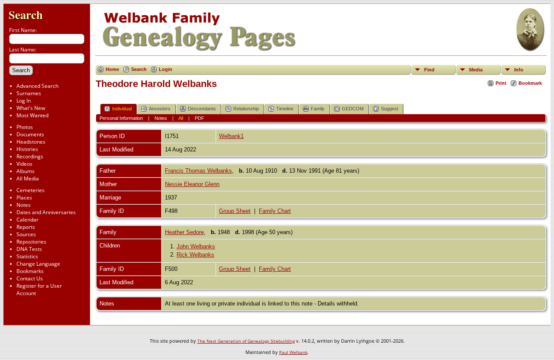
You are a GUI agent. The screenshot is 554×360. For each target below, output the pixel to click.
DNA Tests (29, 249)
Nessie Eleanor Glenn (192, 184)
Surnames (28, 93)
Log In (23, 100)
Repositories (31, 241)
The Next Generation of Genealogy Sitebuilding (246, 341)
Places (24, 197)
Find (429, 69)
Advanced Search (37, 86)
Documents (30, 134)
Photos (24, 127)
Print (501, 83)
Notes (23, 205)
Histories (27, 149)
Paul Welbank (293, 352)
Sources (26, 234)
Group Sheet (235, 211)
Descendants (202, 108)
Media (476, 69)
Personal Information (121, 118)
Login (165, 69)
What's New (30, 108)
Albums (25, 171)
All (180, 118)
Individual (122, 108)
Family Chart (275, 211)
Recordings (29, 156)
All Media (27, 178)
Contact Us (29, 278)
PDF (199, 118)
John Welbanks (196, 246)
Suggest (389, 108)
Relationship (246, 108)
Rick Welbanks (195, 254)
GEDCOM (353, 108)
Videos (24, 163)
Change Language (38, 263)
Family (318, 108)
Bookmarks (30, 271)
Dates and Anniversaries (46, 212)
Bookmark (530, 83)
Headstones (30, 141)
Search (26, 14)
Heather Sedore (184, 232)
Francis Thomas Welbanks (198, 170)
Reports (25, 227)
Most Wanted (32, 115)
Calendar (27, 219)
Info (518, 69)
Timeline (284, 108)
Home (112, 69)
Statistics (27, 256)
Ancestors (160, 108)
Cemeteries (30, 190)
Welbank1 (231, 136)
